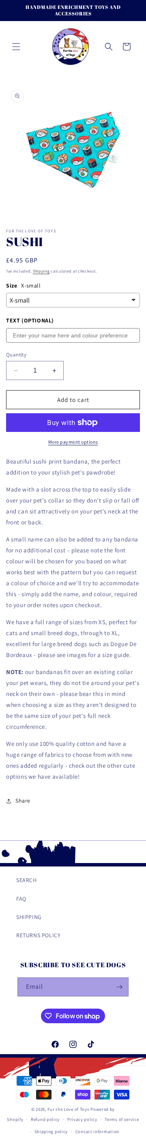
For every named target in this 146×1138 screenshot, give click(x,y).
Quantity (16, 354)
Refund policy (45, 1119)
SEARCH (26, 880)
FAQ (21, 898)
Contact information (97, 1131)
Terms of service (122, 1119)
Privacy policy (82, 1119)
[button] (16, 47)
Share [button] (22, 800)
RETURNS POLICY (38, 935)
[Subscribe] (119, 986)
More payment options (73, 442)
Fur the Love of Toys (68, 1109)
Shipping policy (51, 1131)
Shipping (41, 271)
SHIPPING (29, 917)
